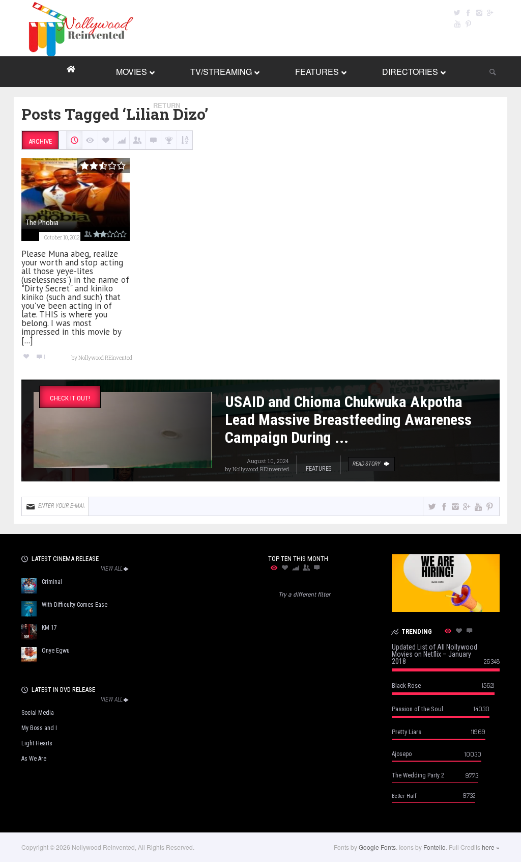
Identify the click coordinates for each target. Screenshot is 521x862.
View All (112, 568)
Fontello (434, 847)
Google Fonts (377, 847)
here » (491, 847)
